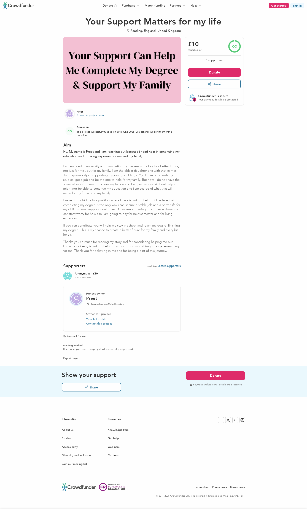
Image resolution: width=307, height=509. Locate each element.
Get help (113, 438)
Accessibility (70, 446)
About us (68, 429)
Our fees (113, 455)
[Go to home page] (18, 5)
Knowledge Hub (118, 429)
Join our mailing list (74, 464)
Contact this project (99, 323)
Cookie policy (237, 487)
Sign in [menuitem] (297, 5)
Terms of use (202, 487)
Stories (66, 438)
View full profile (96, 319)
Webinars (114, 446)
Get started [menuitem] (278, 5)
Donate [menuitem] (108, 5)
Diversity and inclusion (76, 455)
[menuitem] (131, 5)
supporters (214, 60)
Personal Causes (76, 336)
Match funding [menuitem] (155, 5)
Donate (214, 72)
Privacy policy (219, 487)
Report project (71, 358)
